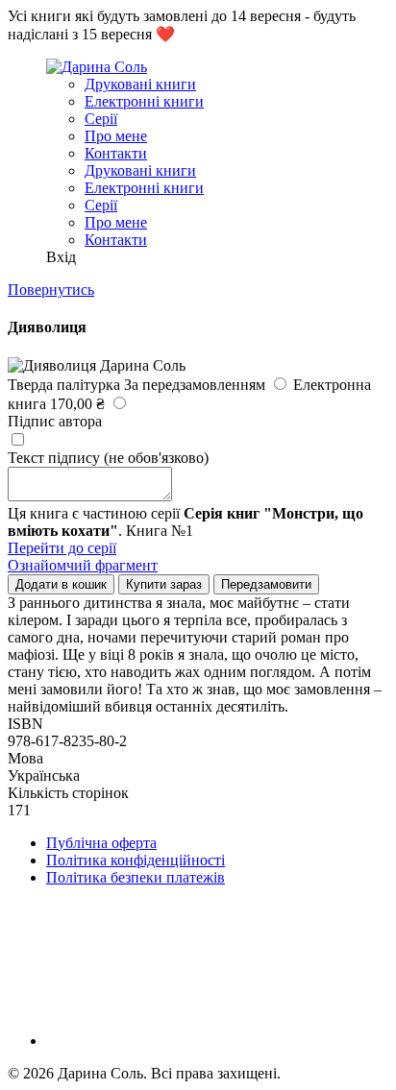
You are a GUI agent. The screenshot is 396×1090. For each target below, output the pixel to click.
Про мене (116, 136)
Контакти (116, 153)
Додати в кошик (61, 584)
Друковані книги (140, 84)
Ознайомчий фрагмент (83, 565)
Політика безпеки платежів (135, 877)
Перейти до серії (62, 548)
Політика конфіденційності (135, 860)
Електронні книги (144, 101)
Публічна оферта (101, 843)
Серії (101, 118)
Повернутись (51, 289)
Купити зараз (164, 584)
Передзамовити (266, 584)
